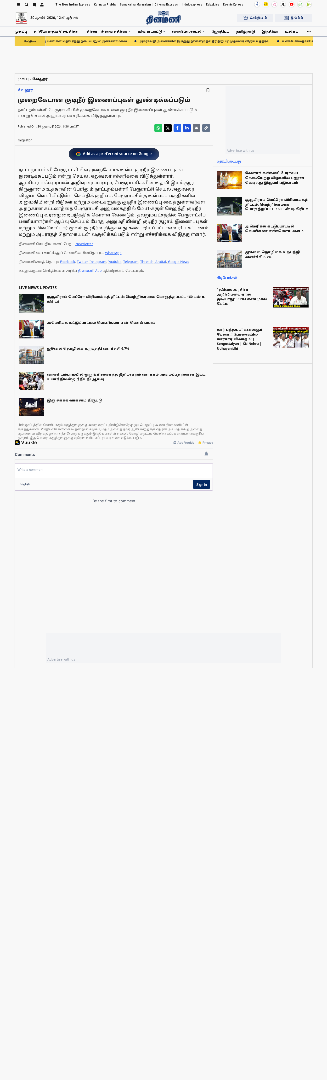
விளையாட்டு (149, 31)
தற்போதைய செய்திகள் (57, 31)
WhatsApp (113, 252)
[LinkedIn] (187, 128)
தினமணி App (90, 270)
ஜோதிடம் (220, 31)
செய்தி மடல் (258, 18)
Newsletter (84, 244)
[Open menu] (19, 4)
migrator (25, 140)
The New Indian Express (73, 4)
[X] (283, 4)
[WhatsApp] (300, 4)
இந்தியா (270, 31)
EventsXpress (233, 4)
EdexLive (212, 4)
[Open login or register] (42, 4)
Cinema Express (166, 4)
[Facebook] (257, 4)
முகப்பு (21, 31)
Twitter (82, 261)
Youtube (114, 261)
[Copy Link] (206, 128)
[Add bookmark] (208, 90)
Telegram (130, 261)
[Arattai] (266, 4)
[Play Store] (309, 4)
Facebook (67, 261)
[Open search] (26, 4)
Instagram (98, 261)
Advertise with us (240, 150)
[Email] (196, 128)
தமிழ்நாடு (245, 31)
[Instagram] (274, 4)
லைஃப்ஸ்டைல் (186, 31)
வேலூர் (25, 90)
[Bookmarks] (34, 4)
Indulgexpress (192, 4)
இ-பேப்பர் (297, 18)
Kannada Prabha (105, 4)
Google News (178, 261)
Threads (146, 261)
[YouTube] (291, 4)
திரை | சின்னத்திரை (106, 31)
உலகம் (292, 31)
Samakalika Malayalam (135, 4)
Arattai (160, 261)
